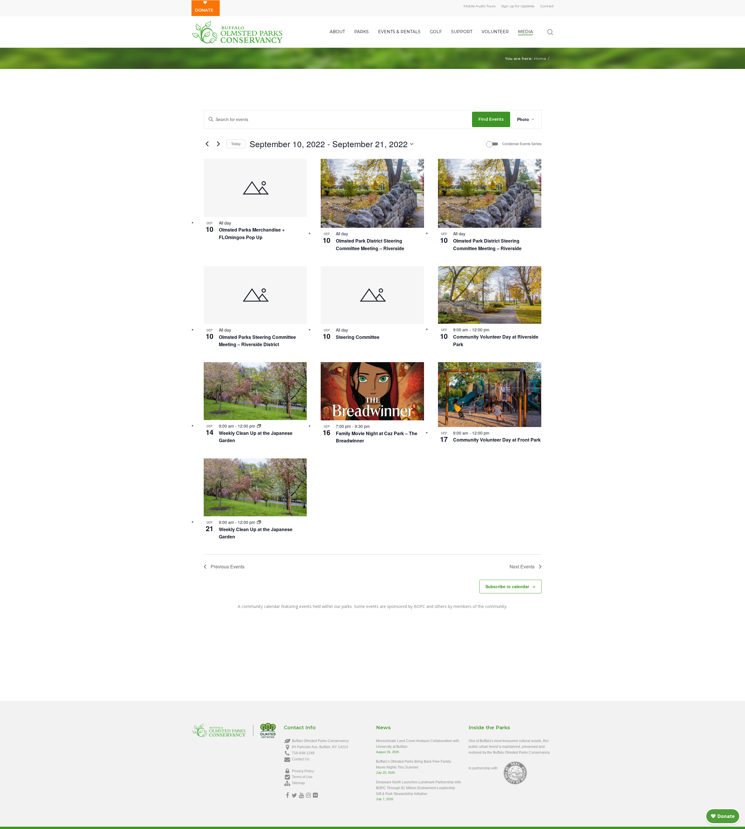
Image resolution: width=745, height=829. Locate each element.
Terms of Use (302, 777)
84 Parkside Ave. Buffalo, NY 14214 (320, 747)
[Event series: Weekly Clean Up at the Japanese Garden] (259, 426)
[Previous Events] (207, 143)
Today (236, 143)
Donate (204, 10)
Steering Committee (357, 337)
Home (540, 58)
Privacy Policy (303, 771)
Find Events (491, 119)
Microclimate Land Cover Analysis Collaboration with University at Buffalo (417, 744)
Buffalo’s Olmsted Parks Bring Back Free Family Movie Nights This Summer (413, 764)
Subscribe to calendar (507, 586)
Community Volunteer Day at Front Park (497, 439)
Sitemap (298, 783)
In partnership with (483, 768)
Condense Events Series (522, 143)
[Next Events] (218, 143)
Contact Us (300, 759)
